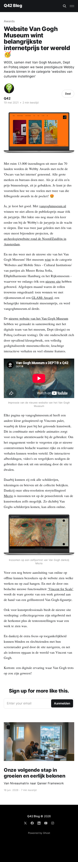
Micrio (8, 495)
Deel (68, 93)
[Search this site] (65, 6)
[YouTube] (45, 823)
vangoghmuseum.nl (52, 206)
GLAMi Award (42, 297)
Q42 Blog (13, 6)
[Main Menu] (72, 6)
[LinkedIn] (39, 823)
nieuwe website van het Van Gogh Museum (38, 318)
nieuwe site (53, 281)
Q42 (7, 98)
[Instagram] (52, 823)
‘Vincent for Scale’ (60, 589)
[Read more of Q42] (9, 88)
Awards (9, 21)
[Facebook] (32, 823)
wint (48, 259)
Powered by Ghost (39, 832)
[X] (25, 823)
